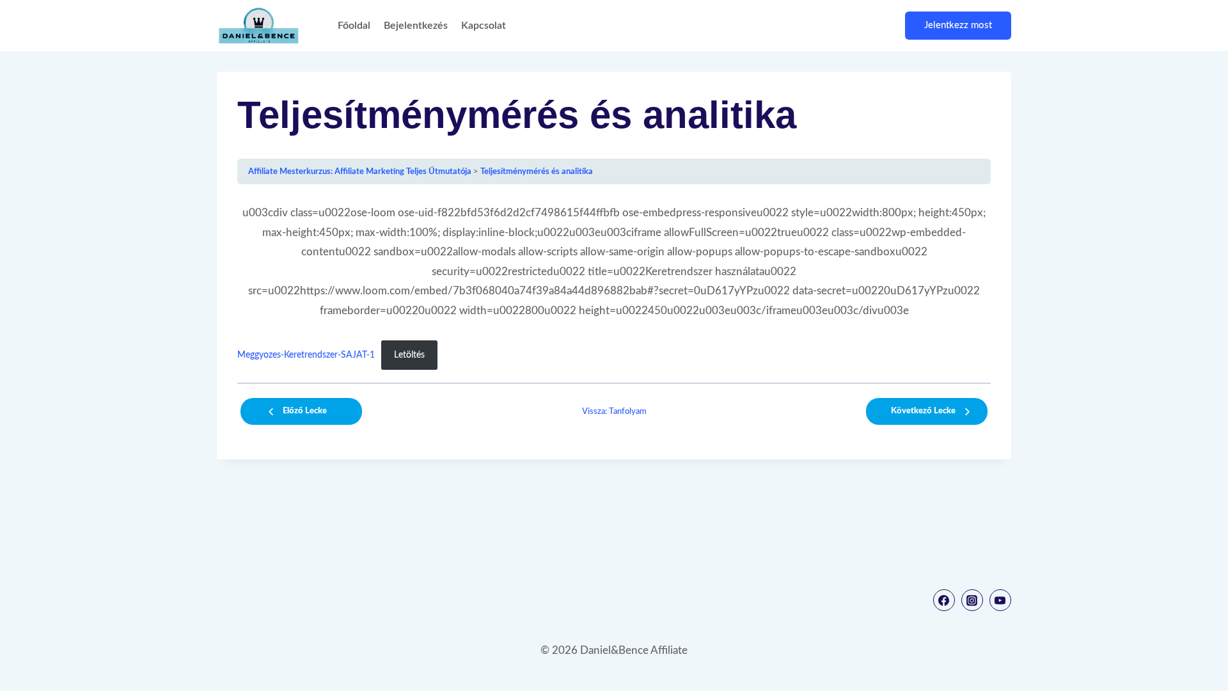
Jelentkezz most (958, 25)
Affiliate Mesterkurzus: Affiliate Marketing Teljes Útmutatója (359, 171)
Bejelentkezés (416, 25)
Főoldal (354, 25)
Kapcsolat (483, 25)
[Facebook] (944, 600)
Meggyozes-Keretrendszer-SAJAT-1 (306, 355)
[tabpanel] (614, 286)
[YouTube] (1000, 600)
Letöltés (409, 355)
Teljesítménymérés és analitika (536, 171)
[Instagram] (972, 600)
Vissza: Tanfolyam (614, 411)
